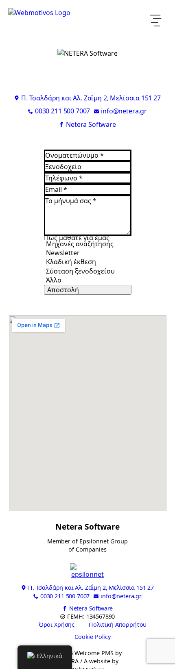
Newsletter (63, 252)
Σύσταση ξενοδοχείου (80, 271)
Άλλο (53, 280)
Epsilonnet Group (103, 541)
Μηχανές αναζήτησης (80, 243)
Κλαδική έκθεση (71, 261)
